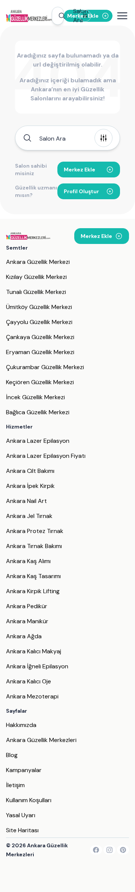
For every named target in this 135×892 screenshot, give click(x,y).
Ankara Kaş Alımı (28, 561)
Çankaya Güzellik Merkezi (40, 337)
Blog (12, 755)
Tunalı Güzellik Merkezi (36, 292)
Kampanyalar (24, 770)
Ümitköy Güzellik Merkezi (39, 307)
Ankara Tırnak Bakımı (34, 546)
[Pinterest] (123, 849)
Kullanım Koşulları (28, 800)
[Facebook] (96, 849)
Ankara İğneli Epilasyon (37, 666)
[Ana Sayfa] (29, 16)
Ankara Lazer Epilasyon (37, 441)
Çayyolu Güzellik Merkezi (39, 322)
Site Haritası (22, 830)
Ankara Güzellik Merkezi (38, 262)
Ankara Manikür (27, 621)
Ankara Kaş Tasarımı (33, 576)
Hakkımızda (21, 725)
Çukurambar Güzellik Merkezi (45, 367)
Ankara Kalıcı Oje (28, 681)
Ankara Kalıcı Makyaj (33, 651)
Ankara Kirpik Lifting (33, 591)
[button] (58, 16)
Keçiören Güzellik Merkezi (40, 382)
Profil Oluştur (81, 191)
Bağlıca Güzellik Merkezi (37, 412)
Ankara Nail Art (26, 501)
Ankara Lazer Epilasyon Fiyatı (46, 456)
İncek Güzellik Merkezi (35, 397)
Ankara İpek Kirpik (30, 486)
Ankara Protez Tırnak (34, 531)
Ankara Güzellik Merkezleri (41, 740)
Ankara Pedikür (26, 606)
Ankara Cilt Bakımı (30, 471)
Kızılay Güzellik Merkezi (36, 277)
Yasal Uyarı (20, 815)
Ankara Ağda (24, 636)
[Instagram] (110, 849)
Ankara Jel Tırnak (29, 516)
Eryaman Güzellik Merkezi (40, 352)
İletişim (15, 785)
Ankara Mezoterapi (32, 696)
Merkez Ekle (79, 169)
